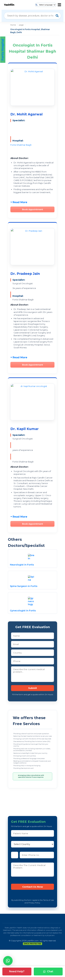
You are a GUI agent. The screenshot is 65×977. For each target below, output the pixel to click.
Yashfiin (9, 4)
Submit (32, 688)
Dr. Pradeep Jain (25, 274)
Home (13, 25)
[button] (8, 960)
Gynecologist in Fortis (23, 610)
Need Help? (16, 971)
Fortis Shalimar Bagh (21, 145)
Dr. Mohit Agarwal (26, 114)
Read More (20, 202)
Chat (50, 971)
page (21, 25)
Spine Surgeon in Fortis (23, 586)
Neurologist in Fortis (22, 564)
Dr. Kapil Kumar (24, 429)
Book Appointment (32, 209)
